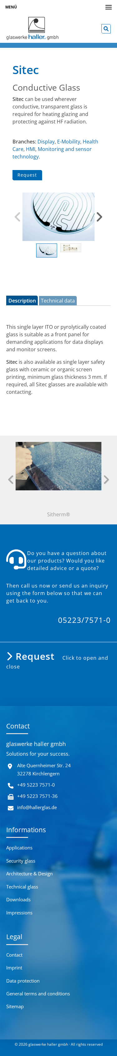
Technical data (58, 300)
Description (22, 300)
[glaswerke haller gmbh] (32, 28)
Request (27, 175)
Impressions (19, 912)
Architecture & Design (29, 873)
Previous (18, 217)
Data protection (23, 981)
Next (99, 217)
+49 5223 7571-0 (36, 785)
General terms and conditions (38, 993)
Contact (14, 955)
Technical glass (22, 886)
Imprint (14, 967)
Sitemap (15, 1006)
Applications (19, 847)
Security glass (20, 861)
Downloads (18, 899)
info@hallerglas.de (37, 807)
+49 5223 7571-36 (37, 796)
